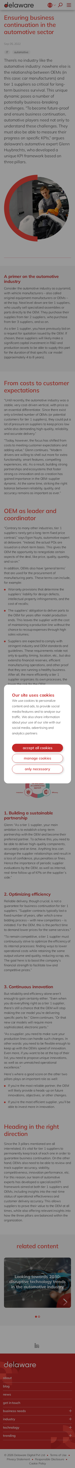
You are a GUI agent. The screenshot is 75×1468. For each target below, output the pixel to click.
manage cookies (37, 758)
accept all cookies (37, 748)
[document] (37, 734)
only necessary (37, 769)
